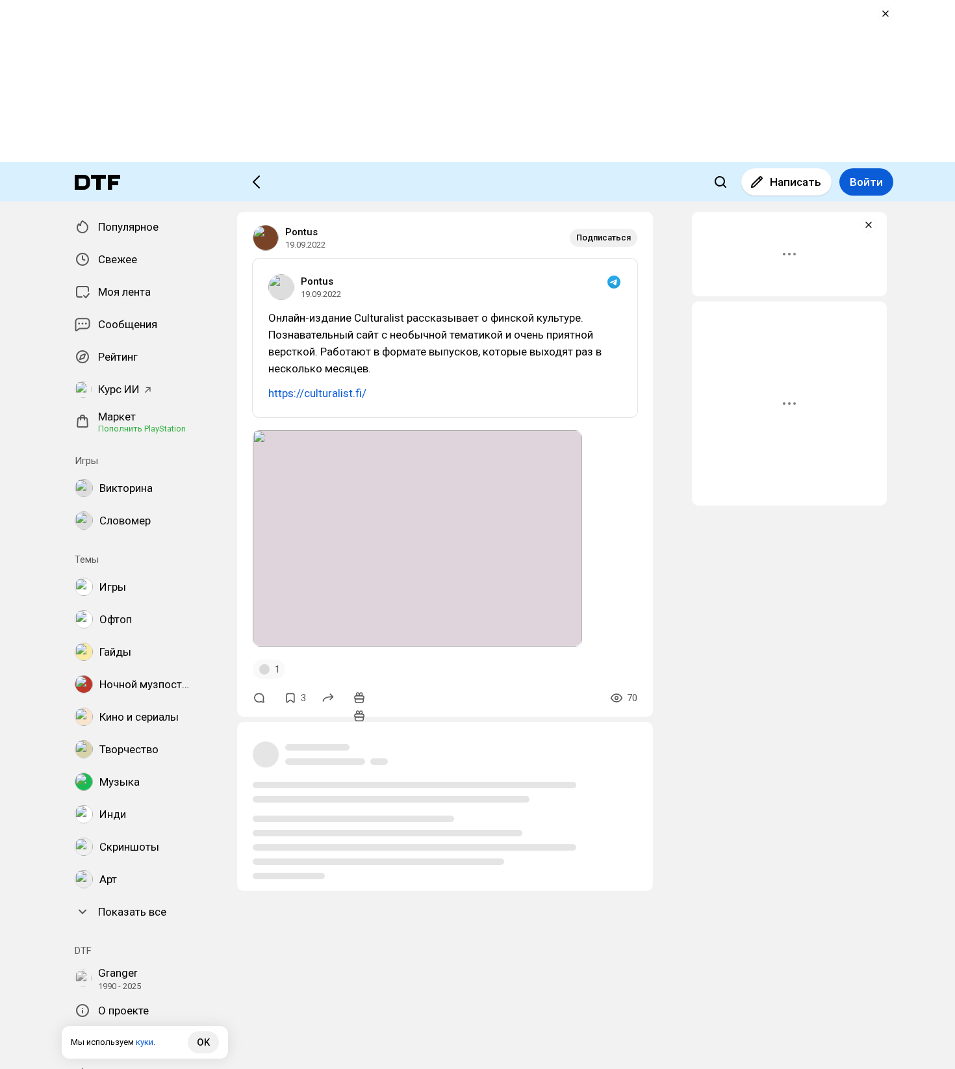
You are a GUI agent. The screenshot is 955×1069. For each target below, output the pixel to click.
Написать (795, 181)
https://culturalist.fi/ (317, 393)
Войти (866, 181)
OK (203, 1042)
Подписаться (603, 237)
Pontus (301, 232)
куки (144, 1042)
